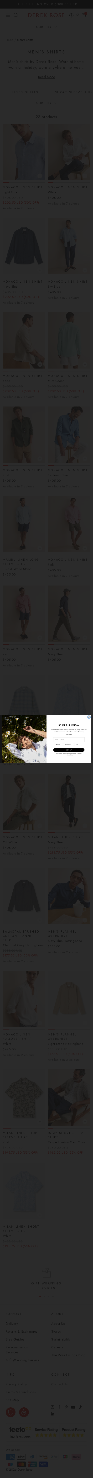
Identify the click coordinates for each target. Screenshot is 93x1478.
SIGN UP (69, 750)
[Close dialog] (88, 717)
